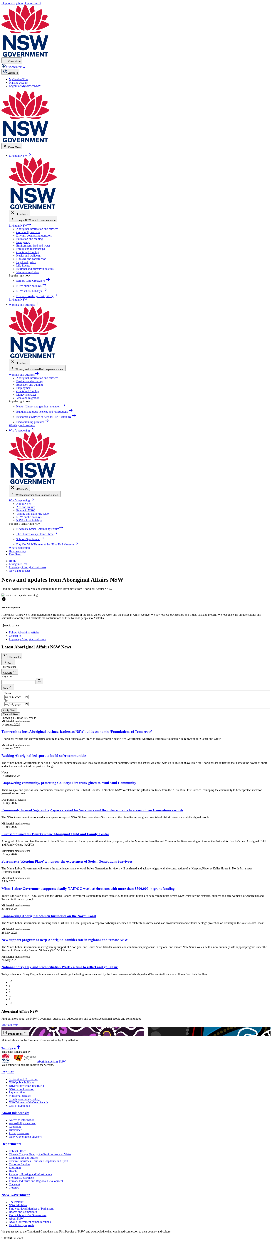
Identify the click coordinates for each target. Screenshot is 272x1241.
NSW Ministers (18, 1205)
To (6, 700)
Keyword (7, 676)
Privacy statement (19, 1133)
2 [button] (9, 989)
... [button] (10, 995)
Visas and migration (27, 272)
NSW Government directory (25, 1136)
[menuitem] (18, 79)
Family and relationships (30, 248)
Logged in (12, 72)
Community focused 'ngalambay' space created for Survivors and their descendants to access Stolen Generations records (92, 810)
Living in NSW (20, 225)
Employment (23, 388)
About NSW (23, 503)
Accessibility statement (22, 1123)
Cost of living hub (19, 1105)
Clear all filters (10, 714)
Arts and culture (25, 507)
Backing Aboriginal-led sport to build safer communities (43, 756)
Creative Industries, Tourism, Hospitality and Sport (38, 1161)
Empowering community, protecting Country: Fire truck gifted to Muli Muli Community (68, 783)
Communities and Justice (23, 1157)
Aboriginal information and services (37, 228)
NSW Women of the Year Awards (28, 1102)
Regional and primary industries (34, 268)
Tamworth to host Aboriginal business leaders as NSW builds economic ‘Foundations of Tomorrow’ (76, 732)
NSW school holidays (29, 520)
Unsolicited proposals (21, 1225)
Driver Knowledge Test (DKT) (27, 1085)
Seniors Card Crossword (23, 1079)
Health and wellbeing (28, 255)
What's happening (21, 500)
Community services (28, 232)
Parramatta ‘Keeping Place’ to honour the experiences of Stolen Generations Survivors (66, 861)
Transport (14, 1184)
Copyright (15, 1126)
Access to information (21, 1120)
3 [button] (9, 992)
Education (15, 1167)
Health (13, 1171)
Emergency (23, 242)
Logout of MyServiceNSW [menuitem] (25, 85)
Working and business (24, 374)
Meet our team (9, 1024)
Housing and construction (31, 258)
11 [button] (10, 999)
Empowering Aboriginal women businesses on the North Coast (48, 916)
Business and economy (29, 381)
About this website (15, 1113)
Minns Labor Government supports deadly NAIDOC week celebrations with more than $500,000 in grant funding (88, 889)
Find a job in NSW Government (27, 1215)
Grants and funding (27, 252)
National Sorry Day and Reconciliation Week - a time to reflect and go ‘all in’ (59, 967)
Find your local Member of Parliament (31, 1208)
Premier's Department (21, 1177)
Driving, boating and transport (33, 235)
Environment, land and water (33, 245)
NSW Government (15, 1195)
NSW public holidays (28, 517)
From (7, 693)
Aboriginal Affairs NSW (51, 1061)
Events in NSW (25, 510)
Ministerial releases (20, 1095)
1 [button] (9, 985)
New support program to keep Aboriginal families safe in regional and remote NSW (64, 940)
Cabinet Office (17, 1151)
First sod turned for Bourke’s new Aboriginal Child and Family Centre (55, 834)
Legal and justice (26, 262)
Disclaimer (15, 1130)
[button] (11, 982)
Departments (11, 1144)
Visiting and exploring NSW (33, 513)
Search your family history (24, 1099)
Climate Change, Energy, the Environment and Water (40, 1154)
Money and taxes (26, 394)
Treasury (14, 1187)
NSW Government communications (30, 1221)
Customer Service (19, 1164)
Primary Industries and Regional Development (36, 1181)
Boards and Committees (23, 1211)
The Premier (16, 1201)
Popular (7, 1072)
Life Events (23, 265)
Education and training (29, 238)
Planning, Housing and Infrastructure (30, 1174)
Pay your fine (17, 1092)
